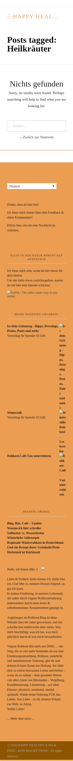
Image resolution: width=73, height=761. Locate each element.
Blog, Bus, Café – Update (24, 523)
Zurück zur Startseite (38, 137)
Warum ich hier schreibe (24, 528)
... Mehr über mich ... (20, 718)
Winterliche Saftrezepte (23, 537)
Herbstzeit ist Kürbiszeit (23, 552)
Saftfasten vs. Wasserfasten (25, 533)
